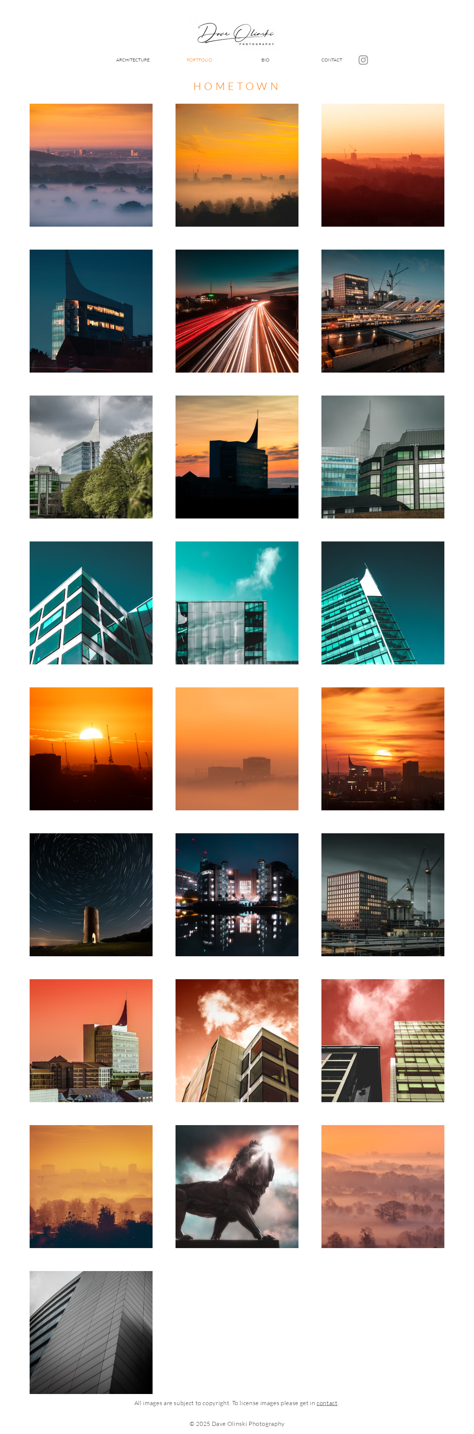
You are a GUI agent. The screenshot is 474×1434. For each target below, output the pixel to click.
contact (327, 1403)
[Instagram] (363, 60)
